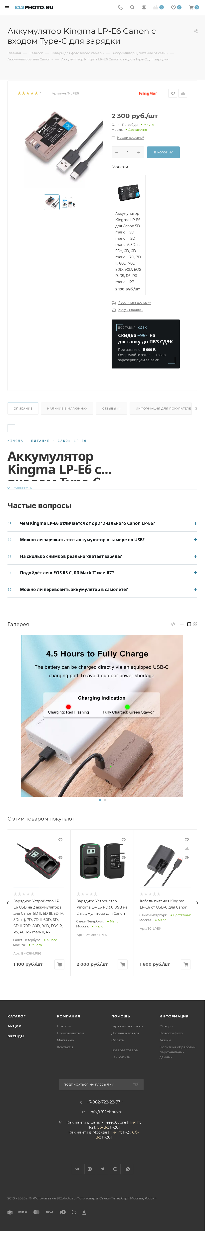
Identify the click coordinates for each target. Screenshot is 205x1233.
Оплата (117, 1040)
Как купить (120, 1057)
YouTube (115, 1169)
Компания (68, 1016)
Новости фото (171, 1033)
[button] (99, 800)
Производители (70, 1033)
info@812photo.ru (106, 1111)
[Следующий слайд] (197, 903)
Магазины (65, 1040)
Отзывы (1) (111, 408)
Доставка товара (125, 1033)
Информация (174, 1016)
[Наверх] (180, 981)
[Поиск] (132, 8)
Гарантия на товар (127, 1026)
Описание (23, 408)
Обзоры (166, 1026)
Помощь (120, 1016)
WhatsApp (128, 1169)
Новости (64, 1026)
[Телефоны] (120, 8)
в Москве (98, 1132)
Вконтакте (77, 1169)
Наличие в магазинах (67, 408)
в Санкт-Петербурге (106, 1122)
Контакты (65, 1047)
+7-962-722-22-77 (103, 1102)
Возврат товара (124, 1050)
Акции (14, 1026)
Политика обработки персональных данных (178, 1052)
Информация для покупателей (165, 408)
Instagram (89, 1169)
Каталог (16, 1016)
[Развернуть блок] (19, 488)
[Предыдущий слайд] (7, 903)
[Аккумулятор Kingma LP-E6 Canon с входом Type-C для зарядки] (102, 716)
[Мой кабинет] (144, 7)
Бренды (15, 1036)
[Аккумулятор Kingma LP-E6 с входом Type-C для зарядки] (60, 146)
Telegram (102, 1169)
